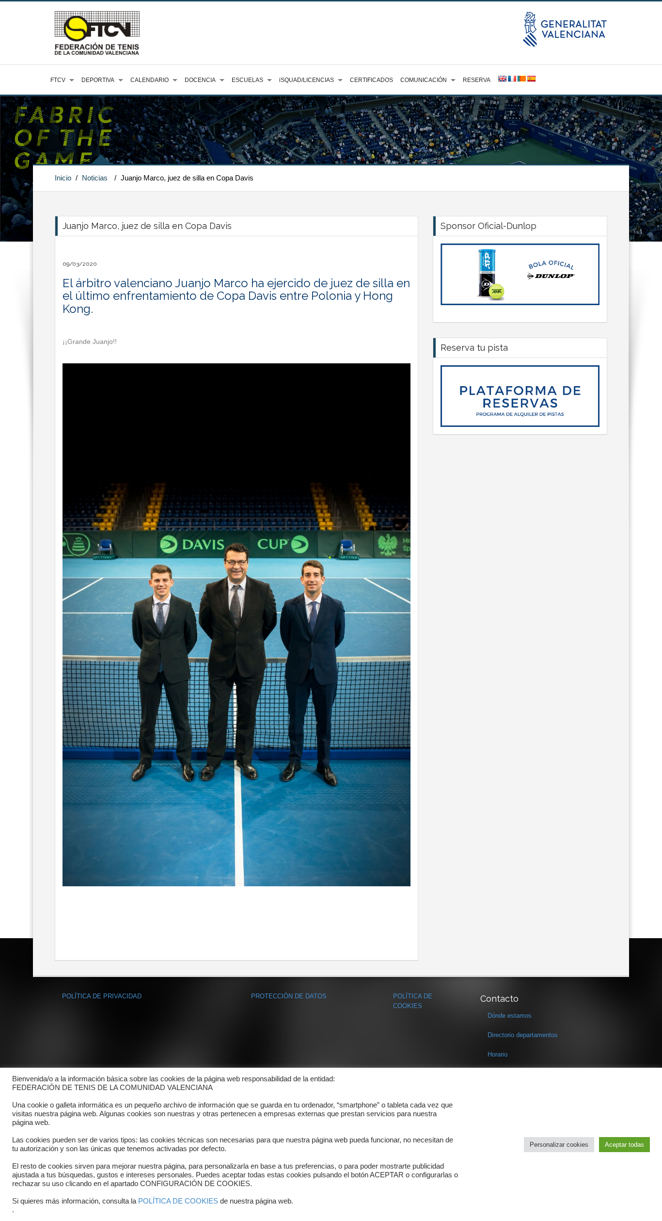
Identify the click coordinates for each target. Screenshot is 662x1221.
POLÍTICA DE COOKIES (178, 1201)
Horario (497, 1054)
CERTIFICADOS (371, 80)
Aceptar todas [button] (624, 1144)
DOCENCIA (200, 80)
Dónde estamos (510, 1015)
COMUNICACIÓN (423, 80)
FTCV (57, 80)
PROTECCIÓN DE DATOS (289, 996)
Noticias (95, 178)
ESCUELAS (247, 80)
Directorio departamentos (523, 1035)
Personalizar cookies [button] (559, 1144)
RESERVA (476, 80)
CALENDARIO (149, 80)
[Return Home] (97, 32)
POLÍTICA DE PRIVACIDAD (102, 996)
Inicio (63, 178)
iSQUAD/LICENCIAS (306, 80)
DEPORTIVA (97, 80)
